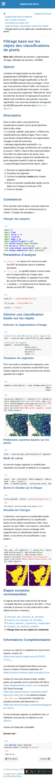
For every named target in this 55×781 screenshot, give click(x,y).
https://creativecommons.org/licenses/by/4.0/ (25, 672)
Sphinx (20, 774)
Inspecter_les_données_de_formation (24, 620)
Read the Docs (14, 776)
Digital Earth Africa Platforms (18, 17)
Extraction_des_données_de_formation (25, 617)
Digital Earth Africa (29, 4)
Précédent (12, 759)
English (38, 14)
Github (6, 721)
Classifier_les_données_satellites (23, 626)
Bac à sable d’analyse (15, 20)
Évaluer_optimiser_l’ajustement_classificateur (28, 623)
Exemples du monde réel (17, 23)
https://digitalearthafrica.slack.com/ (21, 685)
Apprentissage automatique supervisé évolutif (26, 26)
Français (47, 14)
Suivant (44, 759)
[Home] (4, 14)
